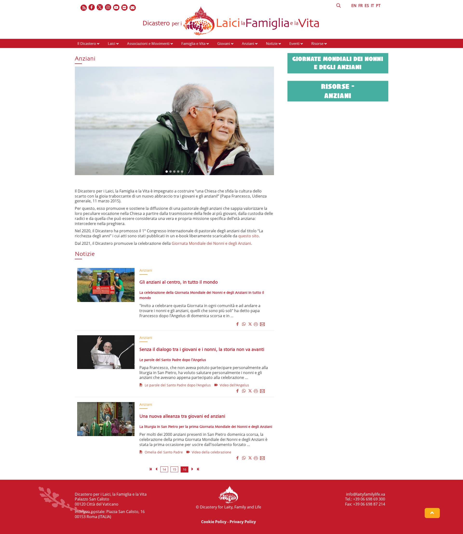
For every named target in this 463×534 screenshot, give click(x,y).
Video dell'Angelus (233, 385)
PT (378, 5)
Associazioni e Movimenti (148, 43)
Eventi (294, 43)
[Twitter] (100, 7)
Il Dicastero (86, 43)
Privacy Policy (243, 521)
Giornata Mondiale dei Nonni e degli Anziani (211, 243)
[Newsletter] (132, 7)
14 (164, 469)
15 (174, 469)
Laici (111, 43)
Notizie (272, 43)
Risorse (317, 43)
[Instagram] (108, 7)
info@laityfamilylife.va (365, 494)
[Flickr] (124, 7)
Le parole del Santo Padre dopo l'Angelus (177, 385)
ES (367, 5)
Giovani (223, 43)
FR (360, 5)
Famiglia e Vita (193, 43)
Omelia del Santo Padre (163, 452)
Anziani (248, 43)
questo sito (248, 236)
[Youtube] (116, 7)
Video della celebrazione (210, 452)
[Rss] (83, 7)
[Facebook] (92, 7)
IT (372, 5)
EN (353, 5)
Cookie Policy (213, 521)
